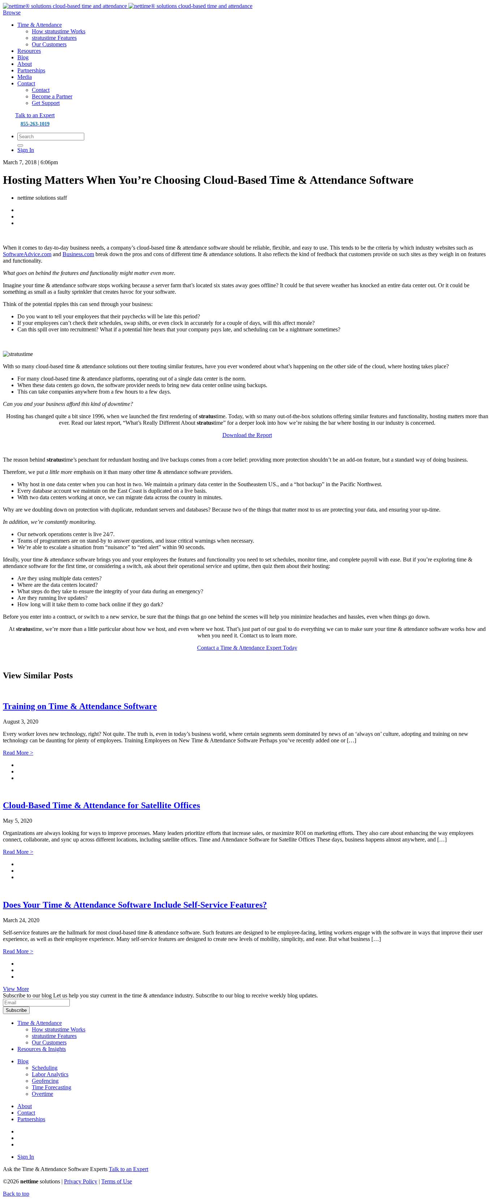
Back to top (16, 1194)
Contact (26, 83)
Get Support (46, 103)
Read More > (18, 753)
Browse (12, 12)
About (24, 64)
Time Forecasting (51, 1087)
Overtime (42, 1094)
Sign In (25, 150)
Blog (23, 57)
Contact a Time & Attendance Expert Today (247, 648)
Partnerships (31, 70)
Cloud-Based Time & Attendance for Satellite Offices (101, 805)
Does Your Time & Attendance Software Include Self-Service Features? (135, 904)
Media (24, 77)
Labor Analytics (50, 1074)
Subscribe (16, 1010)
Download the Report (247, 435)
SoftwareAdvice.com (27, 254)
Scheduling (45, 1068)
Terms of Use (116, 1181)
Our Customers (49, 44)
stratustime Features (54, 38)
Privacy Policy (80, 1181)
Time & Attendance (39, 25)
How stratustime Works (58, 31)
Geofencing (45, 1081)
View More (16, 989)
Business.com (78, 254)
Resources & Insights (41, 1049)
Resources (29, 51)
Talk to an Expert (35, 115)
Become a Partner (52, 96)
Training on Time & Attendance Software (80, 706)
